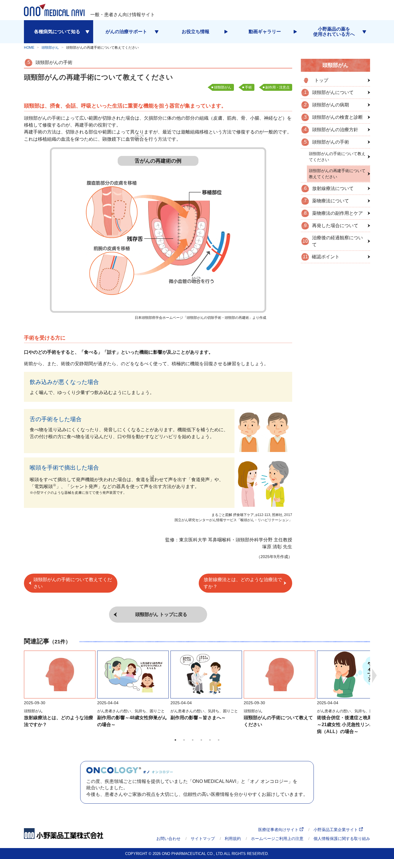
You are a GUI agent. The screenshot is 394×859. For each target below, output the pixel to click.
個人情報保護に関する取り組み (342, 838)
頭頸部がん (50, 48)
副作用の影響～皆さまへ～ (198, 717)
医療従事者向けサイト (279, 829)
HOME (29, 48)
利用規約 (233, 838)
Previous (19, 675)
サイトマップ (203, 838)
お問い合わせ (168, 838)
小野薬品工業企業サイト (336, 829)
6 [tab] (219, 740)
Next (374, 675)
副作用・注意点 (277, 87)
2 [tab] (184, 740)
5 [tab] (210, 740)
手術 (248, 87)
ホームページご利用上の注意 (277, 838)
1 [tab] (175, 740)
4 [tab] (201, 740)
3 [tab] (193, 740)
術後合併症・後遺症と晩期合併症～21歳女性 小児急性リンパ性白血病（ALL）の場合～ (352, 724)
